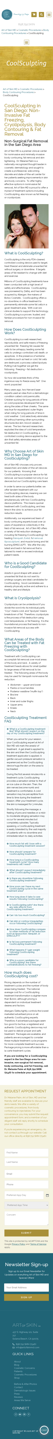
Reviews (18, 1397)
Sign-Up (26, 1297)
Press (17, 1393)
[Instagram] (16, 1414)
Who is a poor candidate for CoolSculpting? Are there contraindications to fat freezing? (24, 962)
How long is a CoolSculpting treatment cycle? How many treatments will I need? (23, 862)
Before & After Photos (25, 1384)
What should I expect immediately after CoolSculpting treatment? (27, 871)
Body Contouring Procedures (18, 92)
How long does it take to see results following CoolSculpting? (26, 897)
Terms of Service (38, 1244)
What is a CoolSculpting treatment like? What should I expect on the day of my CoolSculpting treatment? (26, 731)
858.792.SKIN (26, 24)
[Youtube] (20, 1414)
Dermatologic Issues (24, 1390)
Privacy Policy (18, 1244)
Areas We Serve (22, 1400)
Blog (16, 1365)
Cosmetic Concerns (24, 1368)
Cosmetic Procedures (29, 30)
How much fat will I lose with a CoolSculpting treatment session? (27, 844)
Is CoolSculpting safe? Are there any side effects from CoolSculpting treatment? (25, 907)
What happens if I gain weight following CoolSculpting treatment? (23, 952)
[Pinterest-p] (28, 1414)
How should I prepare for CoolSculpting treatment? (22, 852)
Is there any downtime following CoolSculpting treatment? (26, 879)
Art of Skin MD (8, 30)
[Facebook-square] (24, 1414)
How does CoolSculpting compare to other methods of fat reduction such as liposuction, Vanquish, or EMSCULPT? (26, 932)
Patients (18, 1371)
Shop (17, 1378)
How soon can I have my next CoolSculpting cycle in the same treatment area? (25, 888)
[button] (41, 14)
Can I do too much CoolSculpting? (27, 915)
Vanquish (18, 538)
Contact (18, 1387)
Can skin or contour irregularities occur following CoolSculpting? (26, 922)
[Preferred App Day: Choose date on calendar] (47, 1195)
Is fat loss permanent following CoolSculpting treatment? (25, 942)
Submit (26, 1233)
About (17, 1361)
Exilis (26, 538)
